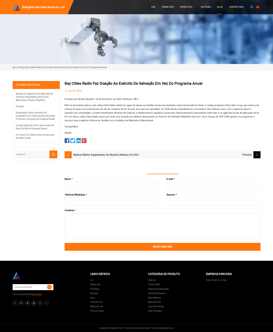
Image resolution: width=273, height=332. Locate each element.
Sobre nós (168, 7)
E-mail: (171, 179)
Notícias (206, 7)
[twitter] (27, 303)
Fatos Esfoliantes (156, 293)
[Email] (49, 287)
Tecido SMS (154, 284)
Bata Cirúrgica (155, 311)
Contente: (70, 210)
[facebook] (14, 303)
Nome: (69, 179)
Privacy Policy (97, 311)
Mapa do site (96, 306)
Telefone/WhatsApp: (76, 194)
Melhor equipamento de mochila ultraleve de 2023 (110, 154)
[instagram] (40, 303)
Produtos (186, 7)
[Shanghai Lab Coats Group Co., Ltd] (28, 276)
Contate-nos (236, 7)
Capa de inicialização (158, 289)
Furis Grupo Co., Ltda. (216, 280)
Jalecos (152, 280)
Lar (153, 7)
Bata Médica (154, 297)
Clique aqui (36, 294)
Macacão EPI (154, 302)
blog (220, 7)
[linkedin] (21, 303)
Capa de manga (156, 306)
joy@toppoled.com (166, 328)
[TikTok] (46, 303)
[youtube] (33, 303)
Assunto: (172, 194)
